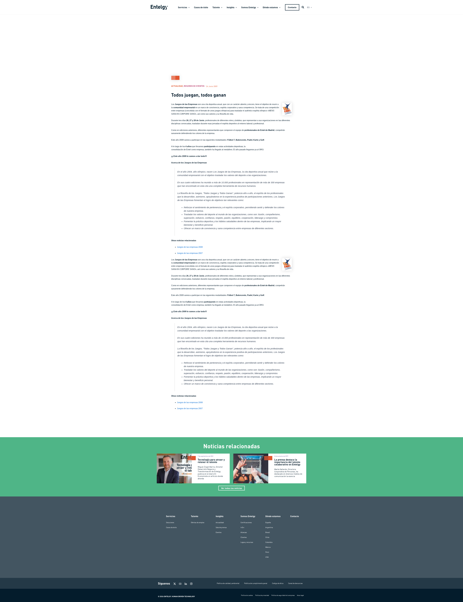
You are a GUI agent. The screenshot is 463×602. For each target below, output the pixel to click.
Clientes (244, 537)
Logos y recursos (247, 542)
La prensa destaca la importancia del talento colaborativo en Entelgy (287, 462)
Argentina (269, 527)
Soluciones (170, 522)
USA (267, 557)
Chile (267, 537)
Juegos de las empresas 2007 (190, 253)
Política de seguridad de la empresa (283, 595)
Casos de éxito (171, 527)
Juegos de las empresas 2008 (190, 247)
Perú (267, 552)
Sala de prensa (221, 527)
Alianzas (244, 532)
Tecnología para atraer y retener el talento (211, 460)
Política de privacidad (262, 595)
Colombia (268, 542)
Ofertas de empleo (197, 522)
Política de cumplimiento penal (255, 583)
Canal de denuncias (295, 583)
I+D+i (242, 527)
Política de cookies (247, 595)
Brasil (267, 532)
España (268, 522)
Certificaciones (246, 522)
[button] (188, 7)
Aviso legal (300, 595)
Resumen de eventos (194, 86)
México (268, 547)
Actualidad (177, 86)
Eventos (218, 532)
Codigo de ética (277, 583)
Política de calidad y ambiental (228, 583)
